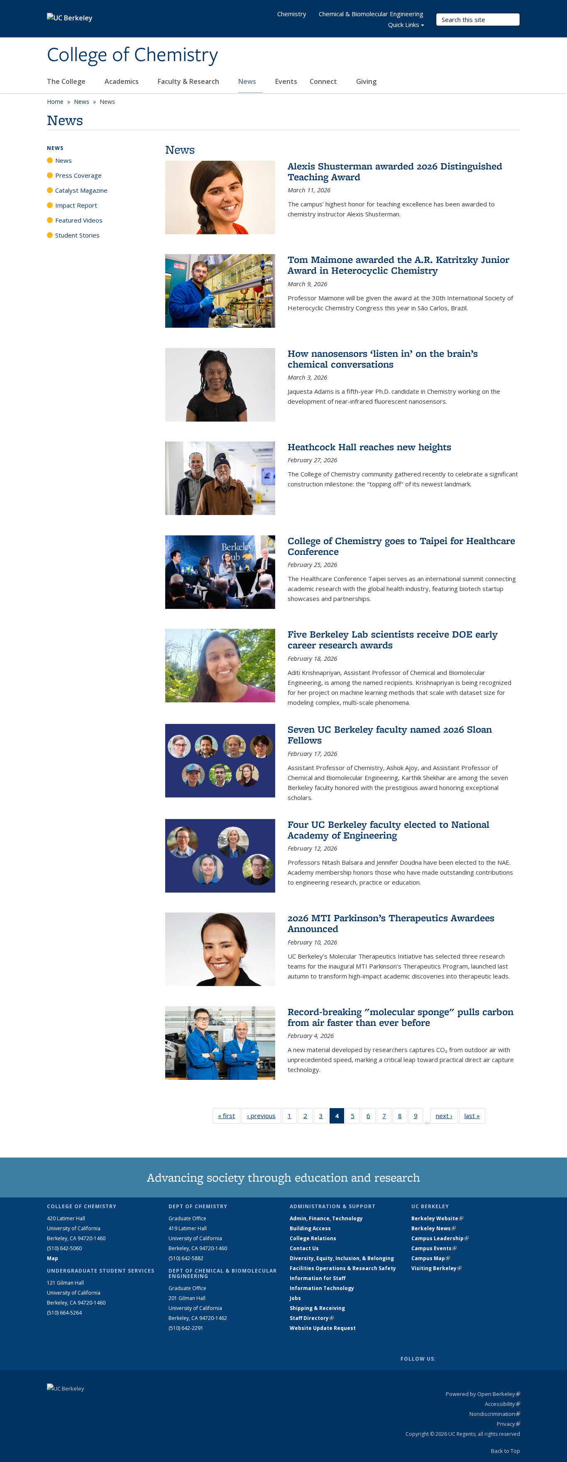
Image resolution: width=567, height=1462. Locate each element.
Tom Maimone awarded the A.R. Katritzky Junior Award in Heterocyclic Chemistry (398, 265)
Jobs (295, 1298)
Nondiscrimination (494, 1414)
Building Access (310, 1228)
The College (67, 81)
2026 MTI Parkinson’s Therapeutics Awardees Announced (391, 923)
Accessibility (502, 1404)
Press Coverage (78, 175)
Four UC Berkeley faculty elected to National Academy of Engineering (388, 829)
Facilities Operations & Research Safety (343, 1268)
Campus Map (430, 1258)
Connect (324, 81)
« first (229, 1115)
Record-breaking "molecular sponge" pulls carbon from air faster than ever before (400, 1017)
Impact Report (76, 205)
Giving (366, 81)
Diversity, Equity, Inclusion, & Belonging (342, 1258)
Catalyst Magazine (81, 190)
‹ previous (264, 1115)
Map (52, 1258)
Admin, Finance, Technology (326, 1218)
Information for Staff (317, 1278)
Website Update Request (323, 1328)
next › (447, 1115)
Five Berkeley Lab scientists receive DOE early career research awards (393, 639)
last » (474, 1115)
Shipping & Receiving (317, 1308)
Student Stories (77, 235)
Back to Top (505, 1451)
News (248, 81)
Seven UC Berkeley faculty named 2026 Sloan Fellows (390, 734)
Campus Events (434, 1248)
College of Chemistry (132, 55)
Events (286, 81)
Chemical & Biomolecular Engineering (371, 14)
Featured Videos (79, 220)
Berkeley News (433, 1228)
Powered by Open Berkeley (483, 1394)
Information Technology (322, 1288)
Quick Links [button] (403, 24)
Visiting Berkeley (436, 1268)
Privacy (508, 1424)
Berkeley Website (437, 1218)
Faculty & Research (189, 81)
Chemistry (291, 14)
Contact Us (304, 1248)
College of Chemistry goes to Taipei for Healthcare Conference (401, 546)
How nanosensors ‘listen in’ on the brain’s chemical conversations (383, 358)
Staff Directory (312, 1318)
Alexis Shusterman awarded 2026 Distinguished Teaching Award (395, 171)
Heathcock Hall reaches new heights (369, 446)
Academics (122, 81)
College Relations (313, 1238)
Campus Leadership (440, 1238)
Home (55, 101)
